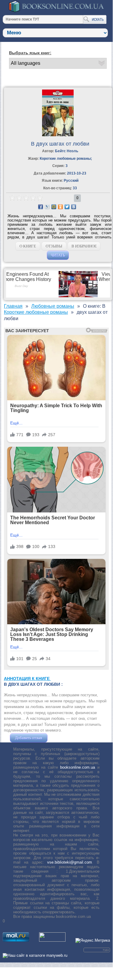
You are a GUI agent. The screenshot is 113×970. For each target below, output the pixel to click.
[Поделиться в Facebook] (40, 206)
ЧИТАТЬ (58, 255)
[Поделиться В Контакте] (73, 206)
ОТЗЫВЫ (54, 246)
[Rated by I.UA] (52, 940)
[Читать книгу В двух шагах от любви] (58, 135)
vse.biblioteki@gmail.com (69, 862)
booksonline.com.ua (77, 767)
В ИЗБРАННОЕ (84, 246)
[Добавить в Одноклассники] (60, 206)
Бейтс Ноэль (66, 151)
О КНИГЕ (28, 246)
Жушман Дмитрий (65, 737)
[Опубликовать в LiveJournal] (47, 206)
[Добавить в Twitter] (67, 206)
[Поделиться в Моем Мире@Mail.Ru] (53, 206)
